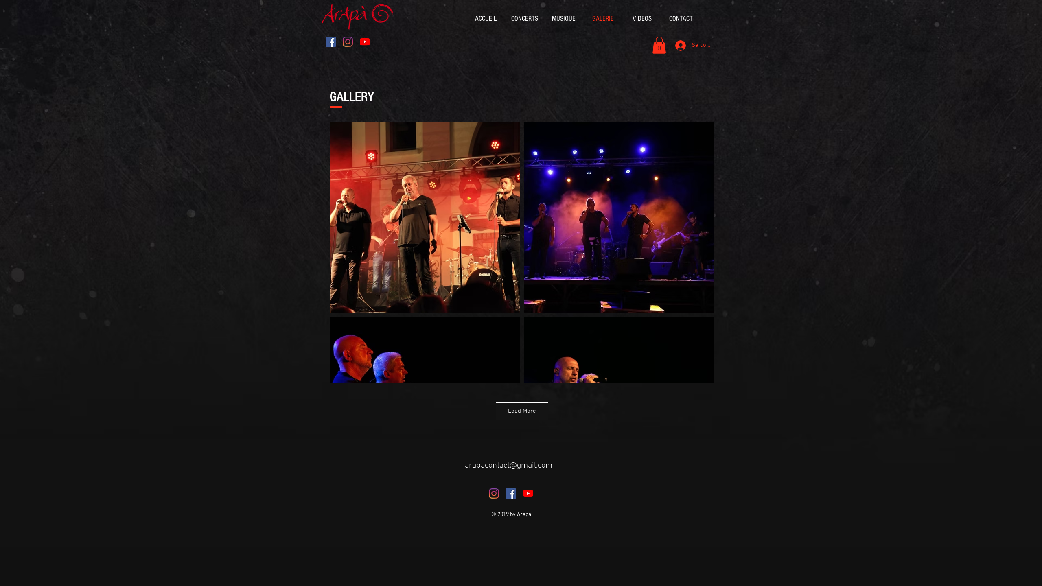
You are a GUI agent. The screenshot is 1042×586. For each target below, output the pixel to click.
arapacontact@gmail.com (508, 465)
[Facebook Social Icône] (331, 42)
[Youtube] (365, 42)
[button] (659, 45)
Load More (522, 411)
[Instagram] (348, 42)
